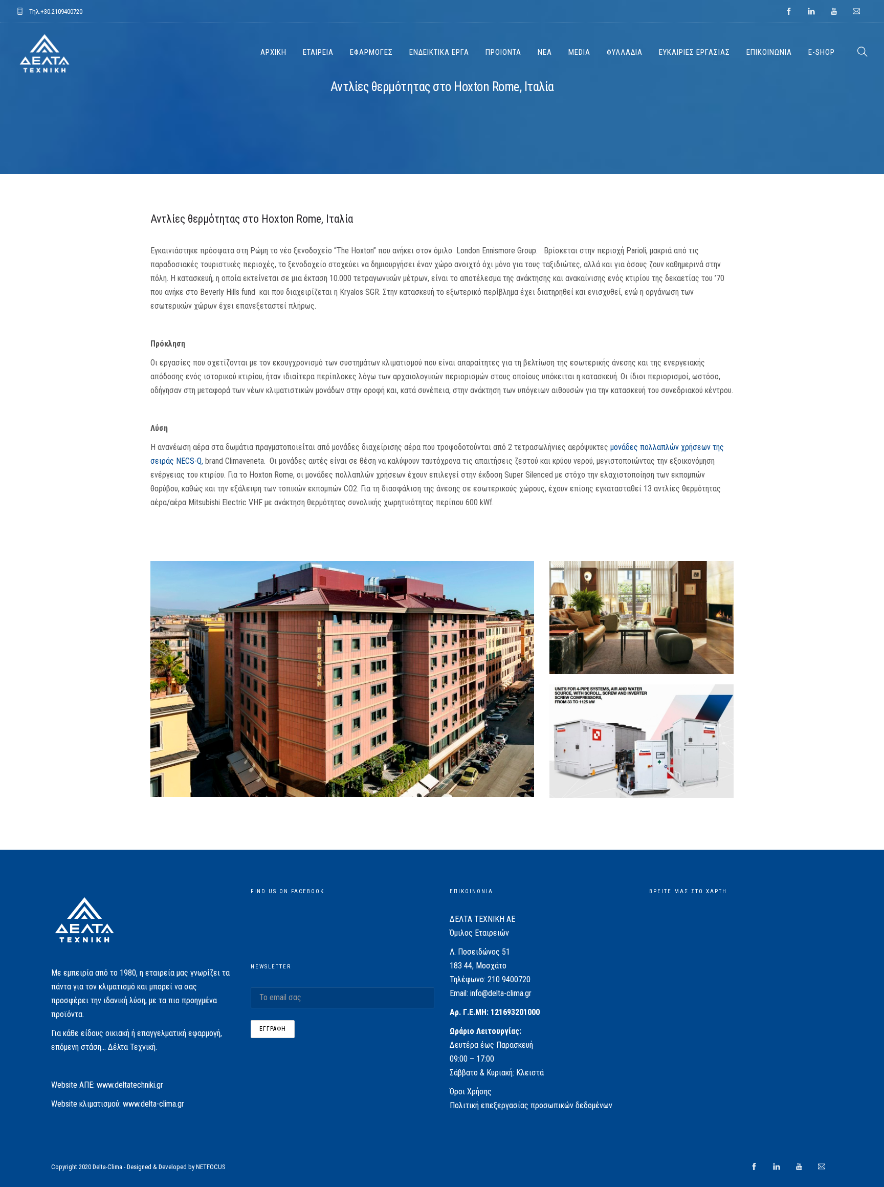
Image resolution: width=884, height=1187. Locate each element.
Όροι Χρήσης (471, 1091)
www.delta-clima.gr (153, 1104)
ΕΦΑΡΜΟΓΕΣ (371, 52)
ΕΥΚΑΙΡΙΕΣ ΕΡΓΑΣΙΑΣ (694, 52)
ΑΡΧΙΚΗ (273, 52)
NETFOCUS (211, 1167)
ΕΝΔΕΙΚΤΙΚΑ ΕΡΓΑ (439, 52)
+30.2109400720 (61, 11)
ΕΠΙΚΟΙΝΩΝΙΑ (769, 52)
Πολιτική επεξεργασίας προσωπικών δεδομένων (531, 1105)
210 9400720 (509, 979)
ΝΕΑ (545, 52)
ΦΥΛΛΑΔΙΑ (625, 52)
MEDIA (579, 52)
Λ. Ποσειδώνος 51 (480, 952)
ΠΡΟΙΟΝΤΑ (503, 52)
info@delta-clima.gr (501, 993)
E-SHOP (821, 52)
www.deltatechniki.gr (130, 1085)
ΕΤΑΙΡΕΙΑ (318, 52)
